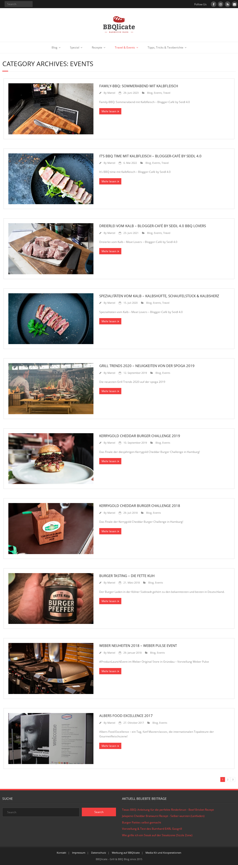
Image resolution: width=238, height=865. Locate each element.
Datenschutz (98, 852)
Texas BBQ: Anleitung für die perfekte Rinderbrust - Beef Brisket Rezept (168, 810)
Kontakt (61, 852)
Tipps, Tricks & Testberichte (165, 47)
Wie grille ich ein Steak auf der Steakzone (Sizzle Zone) (157, 835)
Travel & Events (125, 47)
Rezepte (97, 47)
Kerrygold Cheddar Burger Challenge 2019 (139, 435)
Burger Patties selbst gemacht (141, 822)
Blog (54, 47)
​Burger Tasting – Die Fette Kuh (127, 575)
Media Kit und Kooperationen (163, 852)
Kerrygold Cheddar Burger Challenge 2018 (139, 505)
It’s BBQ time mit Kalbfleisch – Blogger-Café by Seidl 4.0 (150, 156)
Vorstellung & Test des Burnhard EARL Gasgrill (152, 829)
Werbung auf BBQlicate (126, 852)
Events (158, 92)
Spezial (74, 47)
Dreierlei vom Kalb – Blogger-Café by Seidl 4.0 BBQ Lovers (152, 225)
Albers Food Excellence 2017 (126, 715)
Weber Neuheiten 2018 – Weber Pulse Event (138, 645)
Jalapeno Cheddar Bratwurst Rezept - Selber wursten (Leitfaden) (163, 816)
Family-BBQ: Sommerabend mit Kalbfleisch (138, 86)
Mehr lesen (109, 111)
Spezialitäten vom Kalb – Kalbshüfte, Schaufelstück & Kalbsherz (159, 296)
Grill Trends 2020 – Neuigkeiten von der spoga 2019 (147, 365)
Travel (166, 92)
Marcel (111, 92)
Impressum (78, 852)
